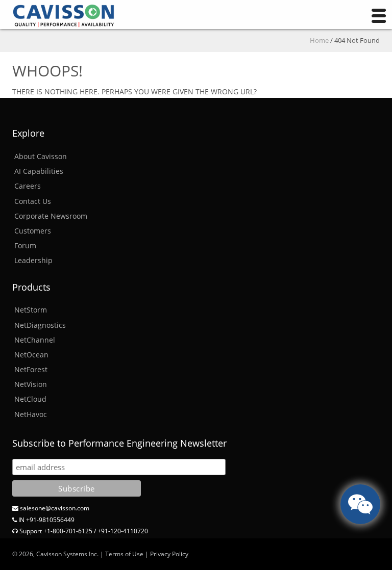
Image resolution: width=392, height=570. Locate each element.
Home (319, 40)
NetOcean (31, 354)
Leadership (33, 260)
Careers (27, 186)
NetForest (30, 369)
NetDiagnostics (40, 325)
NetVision (30, 384)
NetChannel (34, 340)
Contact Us (32, 201)
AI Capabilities (38, 171)
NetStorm (30, 310)
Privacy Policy (169, 554)
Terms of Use (124, 554)
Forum (25, 245)
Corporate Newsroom (50, 216)
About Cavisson (40, 156)
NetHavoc (30, 414)
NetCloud (30, 399)
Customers (32, 231)
